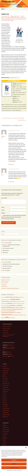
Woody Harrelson (12, 317)
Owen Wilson (13, 19)
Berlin (19, 297)
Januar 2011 (5, 406)
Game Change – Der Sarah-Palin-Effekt (12, 118)
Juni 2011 (4, 395)
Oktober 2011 (5, 387)
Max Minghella (7, 19)
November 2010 (6, 410)
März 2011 (5, 402)
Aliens (11, 297)
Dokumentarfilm (5, 301)
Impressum (15, 470)
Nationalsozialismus (18, 309)
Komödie (11, 305)
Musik (8, 309)
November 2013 (6, 368)
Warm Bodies (22, 120)
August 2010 (5, 416)
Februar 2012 (5, 379)
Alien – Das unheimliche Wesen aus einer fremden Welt (9, 348)
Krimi (16, 305)
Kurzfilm (4, 435)
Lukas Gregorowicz (16, 307)
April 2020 (5, 366)
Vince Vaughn (10, 20)
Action (7, 297)
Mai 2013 (4, 374)
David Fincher (8, 299)
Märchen (11, 309)
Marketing (14, 16)
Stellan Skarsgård (20, 314)
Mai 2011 (4, 397)
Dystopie (14, 301)
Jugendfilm (7, 305)
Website (3, 213)
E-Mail (3, 210)
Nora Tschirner (4, 310)
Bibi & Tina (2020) (4, 282)
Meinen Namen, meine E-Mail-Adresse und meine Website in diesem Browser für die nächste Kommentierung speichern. (13, 217)
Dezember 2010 (6, 408)
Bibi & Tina (5, 270)
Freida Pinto (14, 303)
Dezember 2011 (6, 383)
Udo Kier (3, 317)
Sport (16, 314)
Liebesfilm (19, 305)
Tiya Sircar (3, 20)
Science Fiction (6, 315)
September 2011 (6, 389)
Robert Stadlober (12, 310)
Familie (23, 301)
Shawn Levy (23, 19)
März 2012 (5, 377)
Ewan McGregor (18, 301)
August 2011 (5, 391)
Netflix (4, 440)
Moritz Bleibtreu (4, 309)
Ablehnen (14, 463)
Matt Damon (22, 307)
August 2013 (5, 372)
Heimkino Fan (5, 356)
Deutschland (15, 299)
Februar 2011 (5, 404)
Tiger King (5, 244)
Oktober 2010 (5, 412)
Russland (14, 312)
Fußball (18, 303)
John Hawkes (22, 303)
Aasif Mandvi (3, 297)
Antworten (12, 164)
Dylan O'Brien (17, 17)
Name (3, 207)
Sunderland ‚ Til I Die (5, 280)
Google (22, 17)
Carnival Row (5, 262)
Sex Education (5, 242)
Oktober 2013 (5, 370)
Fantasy (9, 303)
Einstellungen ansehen (14, 467)
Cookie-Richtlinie (9, 470)
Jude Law (3, 305)
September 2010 (6, 414)
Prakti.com (8, 352)
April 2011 (5, 400)
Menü (2, 9)
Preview (4, 442)
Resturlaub (10, 354)
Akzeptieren (14, 460)
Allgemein (5, 425)
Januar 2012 (5, 381)
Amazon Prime (6, 427)
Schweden (19, 312)
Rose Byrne (18, 19)
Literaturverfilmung (7, 307)
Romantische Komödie (7, 312)
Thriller (24, 314)
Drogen (10, 301)
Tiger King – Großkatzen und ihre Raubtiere (10, 288)
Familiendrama (4, 303)
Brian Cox (22, 297)
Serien (13, 314)
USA (7, 20)
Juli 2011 (4, 393)
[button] (26, 447)
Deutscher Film (6, 429)
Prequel (8, 310)
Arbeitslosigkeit (11, 17)
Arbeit (6, 17)
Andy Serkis (15, 297)
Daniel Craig (3, 299)
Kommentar (4, 198)
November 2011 (6, 385)
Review (17, 16)
